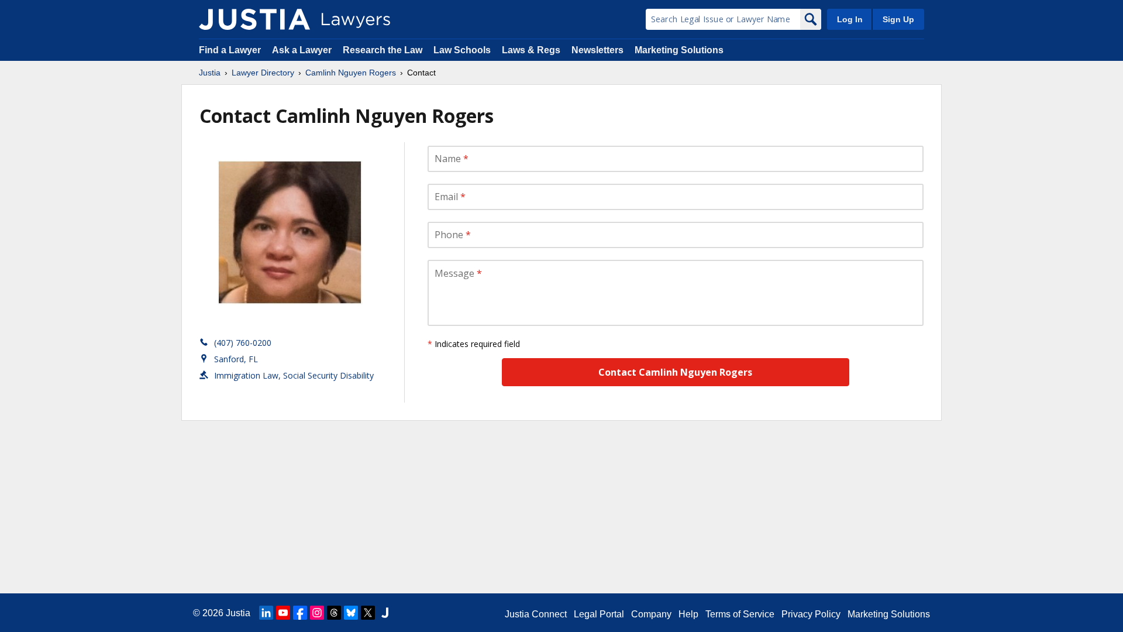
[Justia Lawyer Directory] (254, 19)
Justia (210, 72)
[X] (368, 613)
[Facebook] (300, 613)
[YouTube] (283, 613)
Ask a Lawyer (303, 50)
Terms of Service (739, 614)
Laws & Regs (531, 50)
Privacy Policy (810, 614)
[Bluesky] (351, 613)
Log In (850, 19)
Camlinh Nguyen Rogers (350, 72)
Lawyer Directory (263, 72)
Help (688, 614)
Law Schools (462, 50)
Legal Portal (599, 614)
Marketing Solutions (679, 50)
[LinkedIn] (266, 613)
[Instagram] (317, 613)
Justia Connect (536, 614)
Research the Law (382, 50)
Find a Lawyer (230, 50)
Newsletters (597, 50)
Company (651, 614)
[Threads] (334, 613)
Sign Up (898, 19)
